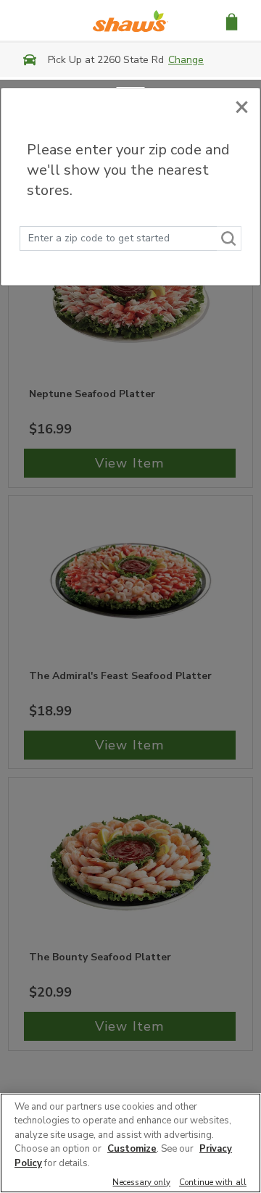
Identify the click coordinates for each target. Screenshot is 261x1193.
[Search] (229, 238)
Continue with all (212, 1183)
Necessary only (141, 1183)
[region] (130, 1143)
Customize (132, 1148)
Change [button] (186, 60)
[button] (231, 21)
